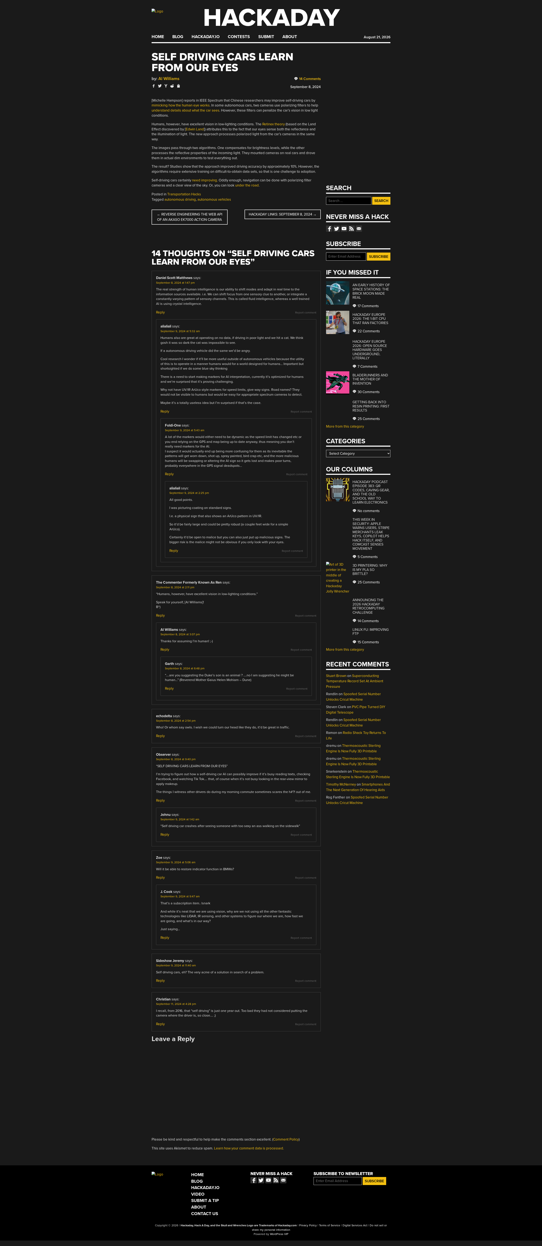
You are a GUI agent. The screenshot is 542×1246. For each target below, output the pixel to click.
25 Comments (368, 419)
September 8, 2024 (305, 87)
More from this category (345, 426)
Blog (177, 36)
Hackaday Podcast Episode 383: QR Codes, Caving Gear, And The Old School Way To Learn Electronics (371, 492)
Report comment (305, 312)
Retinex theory (273, 124)
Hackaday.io (206, 36)
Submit (266, 36)
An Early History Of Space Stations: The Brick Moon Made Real (371, 291)
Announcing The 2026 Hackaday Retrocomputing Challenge (368, 606)
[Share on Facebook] (154, 86)
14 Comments (309, 79)
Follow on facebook (329, 228)
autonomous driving (180, 199)
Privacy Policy (308, 1225)
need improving (204, 180)
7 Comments (367, 366)
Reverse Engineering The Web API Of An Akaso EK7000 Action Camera (189, 217)
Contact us (359, 228)
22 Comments (368, 331)
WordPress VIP (279, 1234)
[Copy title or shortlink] (178, 86)
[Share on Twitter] (160, 86)
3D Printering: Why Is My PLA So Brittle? (370, 569)
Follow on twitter (336, 228)
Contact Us (204, 1213)
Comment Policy (286, 1139)
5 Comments (367, 557)
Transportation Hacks (184, 194)
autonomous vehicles (214, 199)
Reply (160, 312)
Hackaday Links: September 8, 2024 (283, 214)
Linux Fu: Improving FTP (371, 631)
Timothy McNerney (341, 784)
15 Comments (368, 642)
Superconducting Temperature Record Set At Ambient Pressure (354, 681)
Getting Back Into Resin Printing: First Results (371, 406)
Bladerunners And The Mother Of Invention (370, 379)
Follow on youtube (344, 228)
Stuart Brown (336, 676)
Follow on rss (351, 228)
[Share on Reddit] (172, 86)
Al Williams (169, 78)
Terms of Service (329, 1225)
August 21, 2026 (377, 37)
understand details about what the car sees (185, 110)
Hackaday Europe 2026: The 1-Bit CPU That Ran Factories (370, 318)
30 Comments (368, 392)
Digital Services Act (355, 1225)
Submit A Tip (205, 1200)
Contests (239, 36)
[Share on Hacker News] (166, 86)
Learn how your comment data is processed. (249, 1148)
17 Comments (368, 306)
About (289, 36)
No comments (368, 511)
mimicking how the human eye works (181, 105)
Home (158, 36)
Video (198, 1194)
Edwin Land (195, 129)
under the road (247, 185)
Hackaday (271, 18)
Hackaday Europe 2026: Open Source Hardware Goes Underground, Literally (370, 349)
